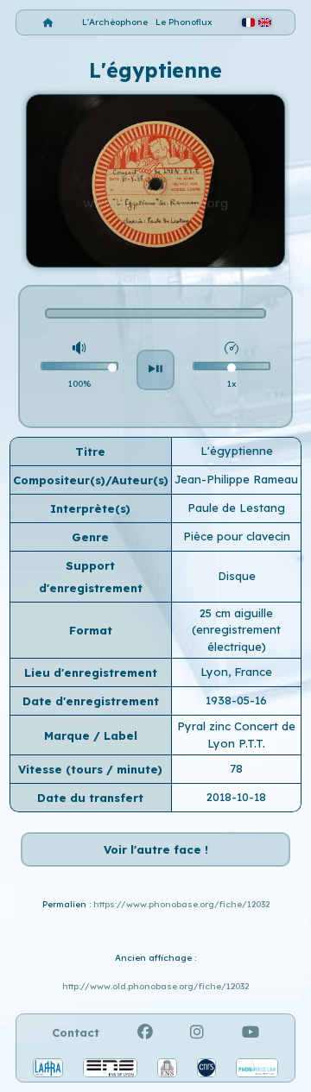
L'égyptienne (236, 451)
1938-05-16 (236, 700)
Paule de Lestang (236, 507)
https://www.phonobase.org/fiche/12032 (181, 904)
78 (236, 768)
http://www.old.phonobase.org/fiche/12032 (155, 986)
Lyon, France (236, 672)
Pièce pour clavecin (236, 536)
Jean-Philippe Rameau (236, 479)
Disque (237, 576)
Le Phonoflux (184, 22)
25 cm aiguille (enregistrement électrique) (236, 629)
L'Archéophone (115, 22)
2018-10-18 (236, 797)
